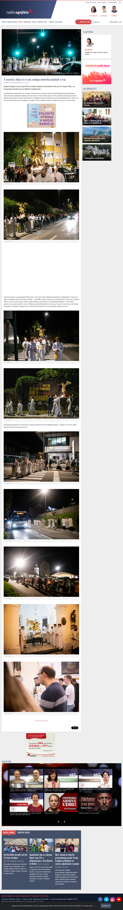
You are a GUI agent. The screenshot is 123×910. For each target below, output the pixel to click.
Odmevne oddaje (23, 832)
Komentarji (27, 22)
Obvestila (12, 899)
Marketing (103, 2)
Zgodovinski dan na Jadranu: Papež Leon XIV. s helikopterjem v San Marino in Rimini (40, 859)
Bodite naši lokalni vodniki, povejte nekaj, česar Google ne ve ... (95, 121)
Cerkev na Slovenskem (11, 82)
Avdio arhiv (58, 22)
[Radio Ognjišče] (19, 11)
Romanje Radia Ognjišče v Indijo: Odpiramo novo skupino (95, 139)
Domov (4, 22)
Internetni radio (61, 899)
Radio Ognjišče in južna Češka (94, 158)
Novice (20, 22)
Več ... (94, 906)
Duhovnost (36, 896)
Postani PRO (88, 2)
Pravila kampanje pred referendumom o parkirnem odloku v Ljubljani (22, 901)
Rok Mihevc (88, 50)
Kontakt (94, 2)
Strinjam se (106, 906)
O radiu (53, 899)
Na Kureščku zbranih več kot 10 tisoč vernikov (15, 856)
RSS (75, 899)
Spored (51, 22)
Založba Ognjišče (112, 2)
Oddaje (34, 22)
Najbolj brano (8, 832)
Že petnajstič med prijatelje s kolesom (94, 103)
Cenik (98, 2)
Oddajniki (70, 899)
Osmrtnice (5, 899)
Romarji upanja (12, 22)
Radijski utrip (42, 22)
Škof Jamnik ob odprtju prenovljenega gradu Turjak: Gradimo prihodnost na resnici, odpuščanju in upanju (67, 859)
